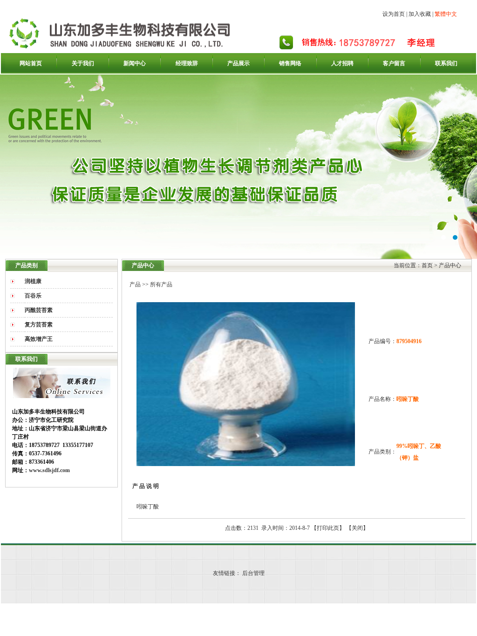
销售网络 (290, 63)
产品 (135, 284)
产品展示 (238, 63)
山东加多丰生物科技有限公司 (238, 166)
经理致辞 (187, 63)
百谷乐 (33, 295)
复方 (39, 324)
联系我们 (446, 63)
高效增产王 (39, 339)
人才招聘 (342, 63)
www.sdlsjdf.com (49, 470)
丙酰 (39, 310)
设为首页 (393, 14)
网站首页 (31, 63)
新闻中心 (134, 63)
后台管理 (253, 573)
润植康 (33, 281)
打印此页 (328, 528)
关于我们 (83, 63)
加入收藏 (420, 14)
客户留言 (394, 63)
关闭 (357, 528)
